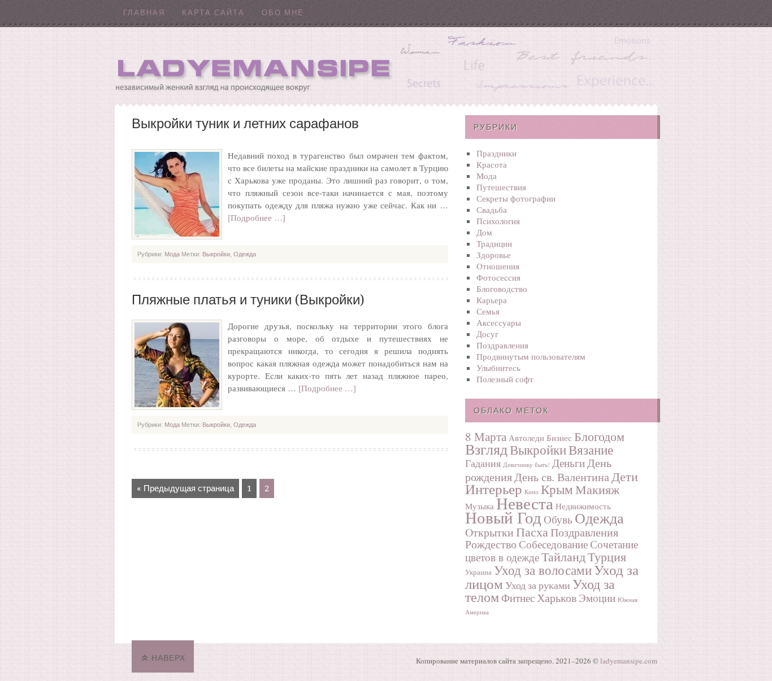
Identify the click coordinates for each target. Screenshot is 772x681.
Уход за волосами (543, 569)
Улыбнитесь (498, 367)
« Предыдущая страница (185, 488)
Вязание (591, 449)
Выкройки (216, 254)
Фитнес (518, 598)
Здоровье (493, 254)
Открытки (489, 532)
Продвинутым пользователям (530, 356)
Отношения (497, 266)
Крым (557, 489)
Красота (491, 164)
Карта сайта (213, 12)
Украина (478, 572)
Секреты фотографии (516, 198)
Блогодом (599, 436)
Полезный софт (505, 379)
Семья (488, 311)
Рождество (491, 544)
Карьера (491, 299)
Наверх (168, 657)
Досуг (487, 333)
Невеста (524, 503)
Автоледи (526, 437)
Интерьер (493, 488)
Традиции (494, 243)
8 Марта (485, 436)
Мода (172, 254)
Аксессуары (498, 322)
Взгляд (486, 449)
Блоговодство (501, 288)
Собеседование (553, 544)
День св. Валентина (561, 476)
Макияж (597, 489)
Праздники (496, 153)
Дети (624, 476)
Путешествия (501, 187)
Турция (607, 556)
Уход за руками (537, 585)
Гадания (483, 463)
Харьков (556, 597)
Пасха (532, 531)
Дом (484, 232)
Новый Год (503, 517)
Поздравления (502, 345)
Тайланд (563, 556)
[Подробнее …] (256, 217)
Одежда (244, 254)
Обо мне (283, 12)
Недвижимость (583, 506)
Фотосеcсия (498, 277)
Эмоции (597, 598)
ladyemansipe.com (628, 661)
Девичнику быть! (526, 465)
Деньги (568, 463)
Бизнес (559, 437)
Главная (144, 12)
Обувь (558, 519)
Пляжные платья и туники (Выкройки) (248, 300)
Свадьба (491, 209)
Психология (498, 220)
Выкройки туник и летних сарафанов (245, 124)
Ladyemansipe (386, 65)
